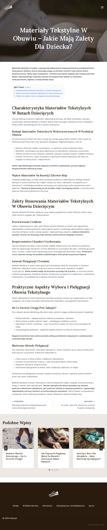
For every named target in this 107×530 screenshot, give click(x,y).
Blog (91, 506)
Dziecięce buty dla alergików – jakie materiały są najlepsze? (89, 456)
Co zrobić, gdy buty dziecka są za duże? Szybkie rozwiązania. (78, 405)
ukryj (28, 87)
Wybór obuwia (30, 506)
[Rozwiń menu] (103, 7)
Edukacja (47, 506)
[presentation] (18, 438)
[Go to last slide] (6, 448)
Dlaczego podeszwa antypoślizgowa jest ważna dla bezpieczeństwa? (29, 405)
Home (16, 506)
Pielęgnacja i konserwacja (70, 506)
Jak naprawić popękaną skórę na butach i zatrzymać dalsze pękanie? (53, 457)
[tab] (49, 469)
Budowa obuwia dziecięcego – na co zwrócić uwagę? (16, 456)
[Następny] (101, 448)
